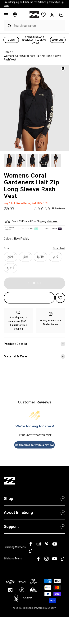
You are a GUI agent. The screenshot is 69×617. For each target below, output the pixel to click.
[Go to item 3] (32, 161)
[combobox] (38, 25)
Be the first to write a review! (34, 445)
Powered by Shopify (45, 608)
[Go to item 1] (9, 161)
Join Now (52, 221)
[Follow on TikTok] (30, 550)
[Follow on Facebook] (30, 544)
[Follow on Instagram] (38, 544)
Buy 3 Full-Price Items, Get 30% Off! (26, 203)
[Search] (8, 26)
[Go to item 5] (56, 161)
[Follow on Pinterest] (46, 544)
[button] (6, 14)
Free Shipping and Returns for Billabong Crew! (34, 3)
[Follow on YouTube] (54, 544)
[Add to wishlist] (60, 298)
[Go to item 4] (44, 161)
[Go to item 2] (21, 161)
